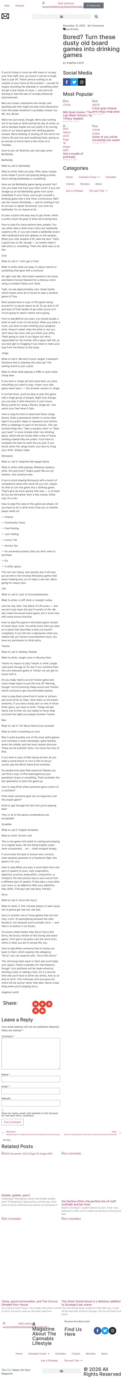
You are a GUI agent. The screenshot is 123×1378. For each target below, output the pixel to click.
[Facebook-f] (66, 82)
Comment (8, 1036)
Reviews (85, 183)
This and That (96, 190)
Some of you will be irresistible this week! (106, 138)
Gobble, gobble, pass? (16, 1195)
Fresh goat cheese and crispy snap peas (106, 110)
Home (69, 176)
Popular (20, 5)
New (7, 5)
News (99, 183)
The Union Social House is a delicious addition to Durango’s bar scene (91, 1303)
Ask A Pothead (74, 190)
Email (6, 1086)
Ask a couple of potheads (73, 155)
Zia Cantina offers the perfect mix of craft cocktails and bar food (89, 1203)
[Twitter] (74, 82)
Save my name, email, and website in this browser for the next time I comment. (30, 1114)
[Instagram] (82, 82)
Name (6, 1074)
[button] (61, 16)
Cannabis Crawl (88, 176)
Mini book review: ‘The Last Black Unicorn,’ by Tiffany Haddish (77, 115)
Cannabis (111, 176)
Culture (70, 183)
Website (6, 1098)
